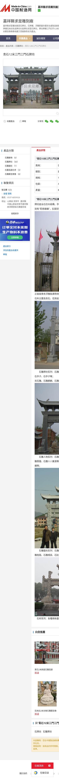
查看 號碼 (7, 193)
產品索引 (7, 246)
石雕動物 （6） (11, 157)
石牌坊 (38, 731)
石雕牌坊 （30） (12, 161)
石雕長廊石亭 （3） (13, 170)
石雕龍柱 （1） (11, 166)
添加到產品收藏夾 (10, 250)
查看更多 (15, 213)
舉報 (24, 121)
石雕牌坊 (19, 46)
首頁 (2, 46)
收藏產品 (10, 121)
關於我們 (23, 773)
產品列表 (9, 46)
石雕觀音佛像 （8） (13, 174)
